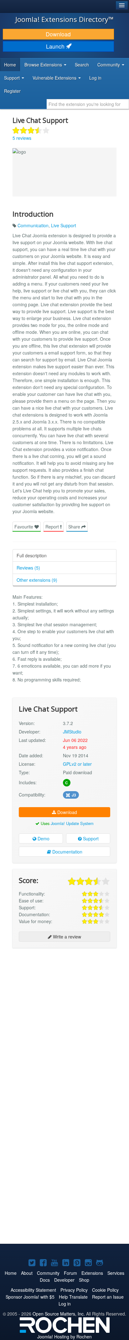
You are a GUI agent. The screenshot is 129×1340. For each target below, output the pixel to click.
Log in (95, 78)
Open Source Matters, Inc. (59, 1314)
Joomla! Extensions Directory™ (64, 19)
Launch (56, 46)
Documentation (66, 852)
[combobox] (88, 104)
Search (82, 64)
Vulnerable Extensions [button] (55, 78)
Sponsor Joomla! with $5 (30, 1297)
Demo (42, 838)
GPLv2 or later (77, 764)
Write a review (66, 936)
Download (58, 34)
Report (52, 526)
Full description (32, 555)
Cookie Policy (105, 1290)
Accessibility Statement (33, 1290)
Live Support (63, 225)
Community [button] (109, 64)
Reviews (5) (28, 568)
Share (74, 526)
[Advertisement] (64, 1018)
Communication (33, 225)
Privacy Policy (74, 1290)
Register (12, 91)
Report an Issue (108, 1297)
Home (10, 64)
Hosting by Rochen (64, 1336)
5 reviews (22, 138)
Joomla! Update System (72, 823)
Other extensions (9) (37, 580)
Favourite (24, 526)
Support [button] (12, 78)
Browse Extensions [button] (43, 64)
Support (90, 838)
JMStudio (72, 731)
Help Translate (73, 1297)
